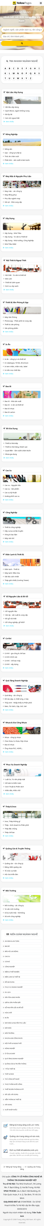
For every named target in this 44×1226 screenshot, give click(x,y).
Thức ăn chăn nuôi (12, 156)
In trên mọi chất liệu (12, 370)
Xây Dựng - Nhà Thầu (13, 233)
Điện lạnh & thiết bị (15, 554)
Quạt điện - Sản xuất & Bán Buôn (18, 450)
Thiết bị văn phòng (12, 324)
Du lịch (8, 992)
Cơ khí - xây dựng (11, 664)
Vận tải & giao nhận (12, 997)
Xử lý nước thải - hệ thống (15, 913)
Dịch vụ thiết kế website (24, 1150)
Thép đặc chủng (11, 828)
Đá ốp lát (8, 114)
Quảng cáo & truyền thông (18, 848)
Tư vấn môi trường (12, 909)
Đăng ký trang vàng (24, 1125)
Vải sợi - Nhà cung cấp (13, 202)
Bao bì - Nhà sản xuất (13, 401)
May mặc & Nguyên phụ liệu (18, 176)
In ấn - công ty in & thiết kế (15, 359)
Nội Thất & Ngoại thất (16, 260)
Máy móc (8, 1028)
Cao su (9, 470)
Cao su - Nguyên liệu (13, 485)
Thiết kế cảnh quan (12, 282)
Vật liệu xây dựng (14, 92)
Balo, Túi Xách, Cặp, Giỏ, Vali (16, 706)
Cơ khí (8, 638)
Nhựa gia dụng (11, 454)
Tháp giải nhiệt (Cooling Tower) (17, 580)
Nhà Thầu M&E (10, 244)
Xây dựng (10, 218)
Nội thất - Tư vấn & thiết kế (15, 275)
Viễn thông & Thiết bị (13, 1099)
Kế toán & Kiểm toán (13, 783)
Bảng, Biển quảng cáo (13, 867)
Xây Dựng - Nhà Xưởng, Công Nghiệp (19, 240)
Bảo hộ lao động (11, 951)
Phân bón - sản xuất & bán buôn (17, 160)
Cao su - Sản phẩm (12, 489)
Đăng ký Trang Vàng (13, 1167)
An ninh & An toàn (12, 941)
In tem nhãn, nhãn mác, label (16, 366)
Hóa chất (8, 1013)
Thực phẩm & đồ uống (13, 1084)
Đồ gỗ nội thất (10, 618)
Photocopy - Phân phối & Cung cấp (18, 321)
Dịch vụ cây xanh (11, 286)
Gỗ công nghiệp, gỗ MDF (15, 622)
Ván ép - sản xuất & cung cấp (16, 615)
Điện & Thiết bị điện (12, 972)
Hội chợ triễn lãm (11, 874)
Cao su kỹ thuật (11, 492)
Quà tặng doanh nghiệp (17, 680)
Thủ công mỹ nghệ (12, 1079)
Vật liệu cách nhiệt (12, 576)
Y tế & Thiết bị (10, 1069)
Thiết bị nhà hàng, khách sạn (16, 447)
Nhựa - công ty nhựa (13, 737)
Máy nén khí (9, 538)
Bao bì (8, 386)
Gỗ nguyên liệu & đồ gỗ (17, 596)
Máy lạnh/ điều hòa (12, 573)
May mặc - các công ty (13, 191)
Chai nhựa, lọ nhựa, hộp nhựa (16, 741)
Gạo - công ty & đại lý (13, 153)
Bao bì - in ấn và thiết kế (14, 405)
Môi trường (11, 890)
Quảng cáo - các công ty (14, 863)
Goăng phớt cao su (12, 496)
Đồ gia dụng (11, 428)
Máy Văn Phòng (11, 317)
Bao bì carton (10, 412)
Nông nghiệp (11, 134)
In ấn (8, 344)
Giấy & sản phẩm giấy (13, 1002)
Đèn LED (8, 279)
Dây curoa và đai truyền (14, 531)
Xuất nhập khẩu (11, 1110)
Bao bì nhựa (9, 408)
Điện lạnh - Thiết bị (12, 569)
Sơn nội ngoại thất (12, 118)
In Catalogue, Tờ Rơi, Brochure (16, 363)
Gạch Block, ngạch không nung (17, 111)
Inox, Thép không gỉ (12, 821)
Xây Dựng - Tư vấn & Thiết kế (16, 237)
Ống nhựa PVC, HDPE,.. (14, 748)
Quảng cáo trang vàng (24, 1136)
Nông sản (8, 149)
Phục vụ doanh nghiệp (16, 764)
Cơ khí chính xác (11, 657)
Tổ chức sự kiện (11, 871)
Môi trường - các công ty (14, 905)
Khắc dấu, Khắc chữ (12, 790)
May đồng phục (11, 195)
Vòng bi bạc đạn (11, 534)
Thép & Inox (11, 806)
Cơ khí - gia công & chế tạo (15, 653)
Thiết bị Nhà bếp (11, 443)
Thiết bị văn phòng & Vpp (17, 302)
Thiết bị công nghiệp (13, 527)
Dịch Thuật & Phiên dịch (14, 786)
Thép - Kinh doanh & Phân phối (17, 825)
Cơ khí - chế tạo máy (12, 660)
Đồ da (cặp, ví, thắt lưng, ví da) (16, 699)
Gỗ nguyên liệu (11, 611)
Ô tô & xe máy (10, 1054)
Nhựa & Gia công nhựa (16, 722)
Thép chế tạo (10, 832)
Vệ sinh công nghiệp (12, 916)
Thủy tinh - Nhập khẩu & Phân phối (18, 702)
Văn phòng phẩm (11, 328)
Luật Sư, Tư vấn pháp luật (15, 779)
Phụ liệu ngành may (12, 198)
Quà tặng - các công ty (13, 695)
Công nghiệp (11, 512)
